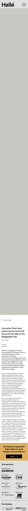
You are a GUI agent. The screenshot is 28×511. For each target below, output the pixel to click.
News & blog (7, 320)
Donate (12, 456)
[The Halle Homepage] (10, 4)
